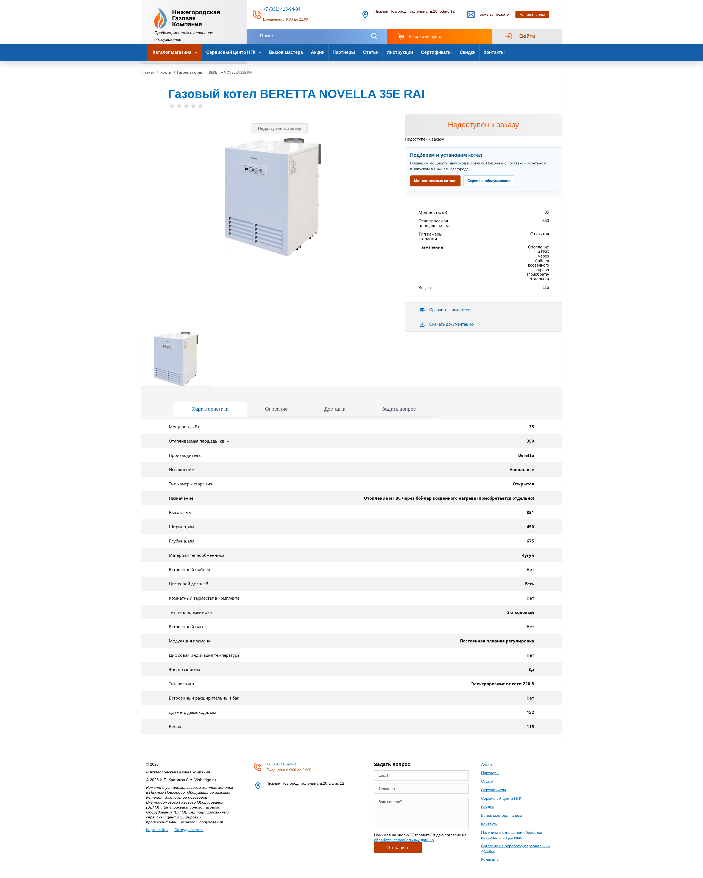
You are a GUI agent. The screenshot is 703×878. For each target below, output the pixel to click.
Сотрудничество (188, 829)
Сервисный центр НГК (501, 798)
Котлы (165, 72)
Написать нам (532, 14)
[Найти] (374, 36)
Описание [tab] (276, 409)
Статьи (371, 52)
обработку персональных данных (404, 840)
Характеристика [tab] (210, 409)
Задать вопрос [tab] (399, 409)
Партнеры (344, 52)
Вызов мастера (286, 52)
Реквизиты (490, 859)
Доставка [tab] (334, 409)
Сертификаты (436, 52)
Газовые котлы (190, 72)
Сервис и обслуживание (488, 181)
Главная (147, 72)
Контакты (494, 52)
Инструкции (400, 52)
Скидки (468, 52)
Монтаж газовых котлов (435, 181)
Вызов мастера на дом (501, 815)
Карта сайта (157, 829)
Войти (527, 36)
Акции (318, 52)
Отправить (397, 847)
